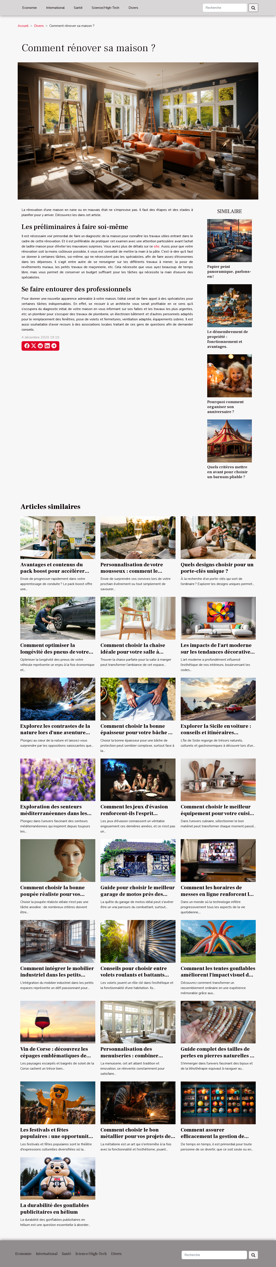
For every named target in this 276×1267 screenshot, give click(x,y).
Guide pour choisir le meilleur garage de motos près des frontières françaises (137, 894)
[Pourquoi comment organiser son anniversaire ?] (229, 375)
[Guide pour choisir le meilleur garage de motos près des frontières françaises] (138, 860)
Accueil (23, 25)
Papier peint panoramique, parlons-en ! (229, 271)
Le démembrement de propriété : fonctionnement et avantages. (227, 339)
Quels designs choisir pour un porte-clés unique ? (217, 567)
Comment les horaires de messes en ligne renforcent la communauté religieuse (216, 894)
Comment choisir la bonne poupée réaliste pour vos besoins (52, 894)
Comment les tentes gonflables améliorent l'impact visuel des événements (218, 975)
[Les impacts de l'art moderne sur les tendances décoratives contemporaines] (218, 618)
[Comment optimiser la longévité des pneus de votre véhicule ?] (57, 618)
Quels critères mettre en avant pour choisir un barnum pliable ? (227, 471)
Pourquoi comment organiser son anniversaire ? (225, 406)
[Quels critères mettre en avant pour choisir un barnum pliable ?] (229, 440)
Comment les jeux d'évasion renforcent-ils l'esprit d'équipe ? (134, 813)
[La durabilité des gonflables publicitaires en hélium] (57, 1178)
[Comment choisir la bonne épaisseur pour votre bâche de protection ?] (138, 698)
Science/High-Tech (105, 7)
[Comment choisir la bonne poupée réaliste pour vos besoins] (57, 860)
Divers (133, 7)
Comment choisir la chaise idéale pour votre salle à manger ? (132, 652)
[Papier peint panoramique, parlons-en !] (229, 240)
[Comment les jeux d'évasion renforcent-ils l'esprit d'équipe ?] (138, 779)
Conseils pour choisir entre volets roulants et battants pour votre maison (133, 975)
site (156, 246)
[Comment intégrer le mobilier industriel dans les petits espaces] (57, 941)
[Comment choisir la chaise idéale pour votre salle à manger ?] (138, 618)
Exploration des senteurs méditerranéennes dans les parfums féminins (53, 813)
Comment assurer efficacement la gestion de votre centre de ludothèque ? (216, 1136)
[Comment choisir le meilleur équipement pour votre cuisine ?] (218, 779)
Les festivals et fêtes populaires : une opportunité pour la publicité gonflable (55, 1136)
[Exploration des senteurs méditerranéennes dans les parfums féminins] (57, 779)
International (55, 7)
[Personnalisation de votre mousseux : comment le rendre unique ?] (138, 537)
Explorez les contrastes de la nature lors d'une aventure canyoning (55, 733)
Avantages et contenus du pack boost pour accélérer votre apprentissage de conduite (52, 574)
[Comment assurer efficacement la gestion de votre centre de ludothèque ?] (218, 1102)
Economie (29, 7)
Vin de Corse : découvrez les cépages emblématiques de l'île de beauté (54, 1056)
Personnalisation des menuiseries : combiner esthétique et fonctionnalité (134, 1056)
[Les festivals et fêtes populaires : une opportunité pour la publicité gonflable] (57, 1102)
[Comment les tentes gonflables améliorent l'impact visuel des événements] (218, 941)
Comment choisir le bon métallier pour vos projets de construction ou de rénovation (137, 1136)
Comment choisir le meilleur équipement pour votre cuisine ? (218, 813)
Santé (78, 7)
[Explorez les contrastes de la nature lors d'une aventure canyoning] (57, 698)
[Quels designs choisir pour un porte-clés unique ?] (218, 537)
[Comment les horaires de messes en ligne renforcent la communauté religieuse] (218, 860)
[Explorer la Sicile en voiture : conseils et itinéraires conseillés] (218, 698)
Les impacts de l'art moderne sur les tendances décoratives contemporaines (217, 652)
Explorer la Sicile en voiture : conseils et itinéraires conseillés (216, 733)
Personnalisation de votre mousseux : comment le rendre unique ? (131, 571)
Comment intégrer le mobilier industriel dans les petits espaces (57, 975)
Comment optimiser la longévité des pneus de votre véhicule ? (54, 652)
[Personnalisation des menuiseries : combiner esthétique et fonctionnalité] (138, 1022)
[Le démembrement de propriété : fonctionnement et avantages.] (229, 305)
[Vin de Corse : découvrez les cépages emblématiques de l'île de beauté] (57, 1022)
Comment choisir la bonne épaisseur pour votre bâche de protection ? (137, 733)
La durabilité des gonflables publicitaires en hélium (54, 1208)
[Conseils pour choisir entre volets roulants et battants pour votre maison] (138, 941)
